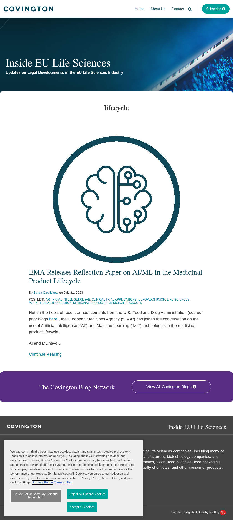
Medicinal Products (90, 303)
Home (139, 9)
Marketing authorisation (50, 303)
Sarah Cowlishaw (45, 292)
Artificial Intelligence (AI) (68, 299)
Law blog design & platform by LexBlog (195, 512)
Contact (177, 9)
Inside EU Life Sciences (58, 62)
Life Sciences (178, 299)
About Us (157, 9)
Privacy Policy (43, 482)
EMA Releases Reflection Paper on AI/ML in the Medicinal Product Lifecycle (115, 276)
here (53, 319)
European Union (151, 299)
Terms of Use (63, 482)
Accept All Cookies (82, 507)
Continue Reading (45, 354)
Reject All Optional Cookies (88, 494)
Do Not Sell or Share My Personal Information (35, 495)
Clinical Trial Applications (114, 299)
